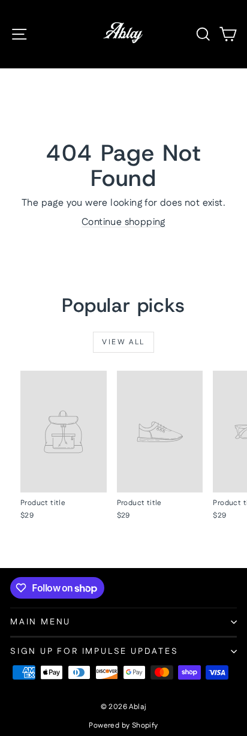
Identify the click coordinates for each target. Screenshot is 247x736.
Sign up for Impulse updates (94, 651)
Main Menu (40, 622)
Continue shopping (123, 222)
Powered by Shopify (123, 725)
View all (123, 342)
